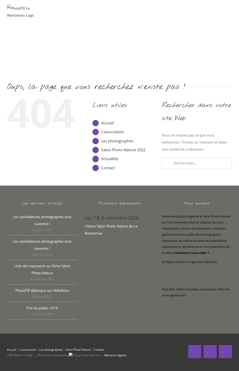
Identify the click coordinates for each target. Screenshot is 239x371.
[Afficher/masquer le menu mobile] (230, 11)
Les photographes (117, 141)
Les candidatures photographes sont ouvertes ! (42, 220)
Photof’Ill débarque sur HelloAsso (42, 290)
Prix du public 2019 (42, 308)
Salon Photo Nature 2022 (123, 149)
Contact (108, 167)
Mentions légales (115, 355)
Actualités (110, 158)
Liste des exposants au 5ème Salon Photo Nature (42, 269)
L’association (112, 131)
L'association (27, 350)
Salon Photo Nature (78, 350)
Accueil (107, 123)
